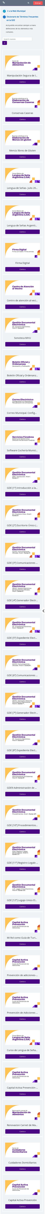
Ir (4, 43)
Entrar (38, 3)
